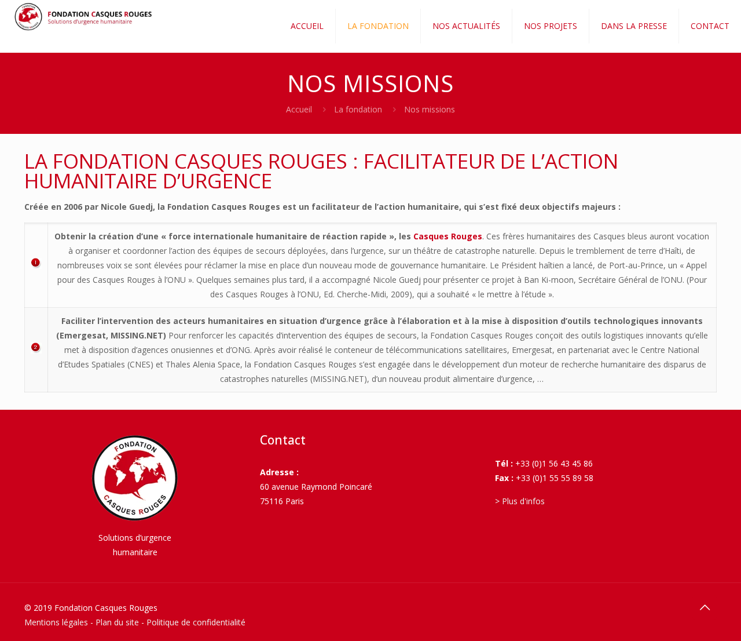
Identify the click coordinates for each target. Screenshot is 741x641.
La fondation (358, 109)
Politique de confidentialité (195, 622)
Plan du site (117, 622)
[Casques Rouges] (86, 17)
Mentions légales (56, 622)
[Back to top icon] (704, 607)
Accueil (299, 109)
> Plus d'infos (520, 501)
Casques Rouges (447, 236)
